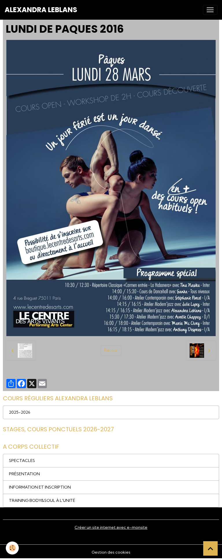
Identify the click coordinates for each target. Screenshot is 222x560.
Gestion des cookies (111, 552)
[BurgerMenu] (210, 10)
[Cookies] (12, 548)
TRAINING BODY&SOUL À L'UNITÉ (42, 500)
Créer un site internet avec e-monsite (111, 527)
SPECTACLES (22, 460)
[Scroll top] (210, 548)
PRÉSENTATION (24, 473)
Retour (111, 350)
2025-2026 (19, 412)
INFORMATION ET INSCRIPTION (40, 487)
